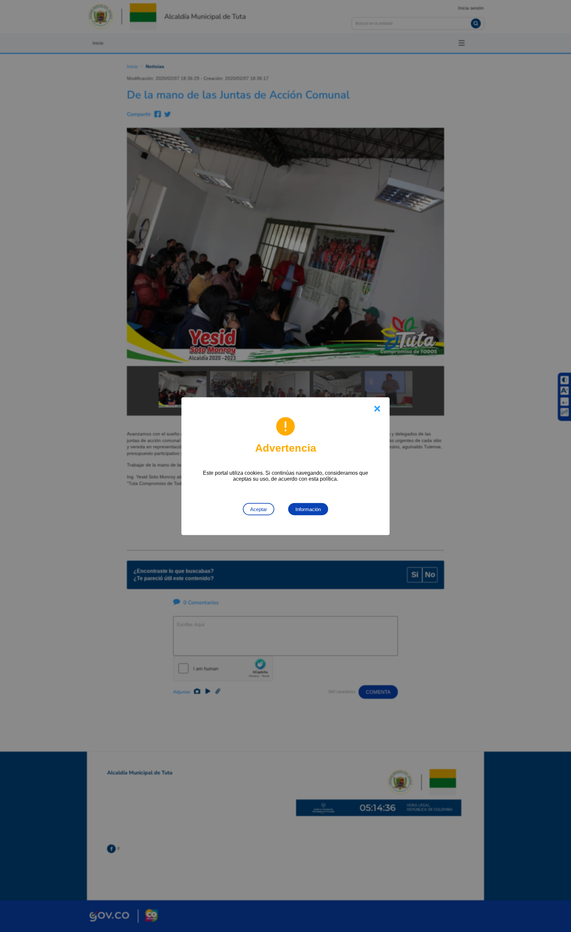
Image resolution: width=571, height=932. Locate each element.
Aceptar (258, 509)
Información (308, 509)
